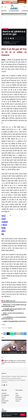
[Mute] (22, 352)
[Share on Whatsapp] (11, 333)
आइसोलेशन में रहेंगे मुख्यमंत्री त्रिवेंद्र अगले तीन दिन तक (14, 321)
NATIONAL (5, 28)
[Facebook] (2, 385)
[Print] (13, 38)
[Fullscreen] (24, 352)
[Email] (11, 38)
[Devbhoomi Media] (14, 7)
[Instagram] (6, 385)
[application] (14, 347)
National (10, 327)
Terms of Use (9, 415)
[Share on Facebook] (6, 38)
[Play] (3, 352)
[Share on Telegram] (14, 333)
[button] (22, 415)
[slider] (12, 352)
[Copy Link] (21, 333)
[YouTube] (4, 385)
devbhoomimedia (6, 41)
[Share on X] (8, 38)
